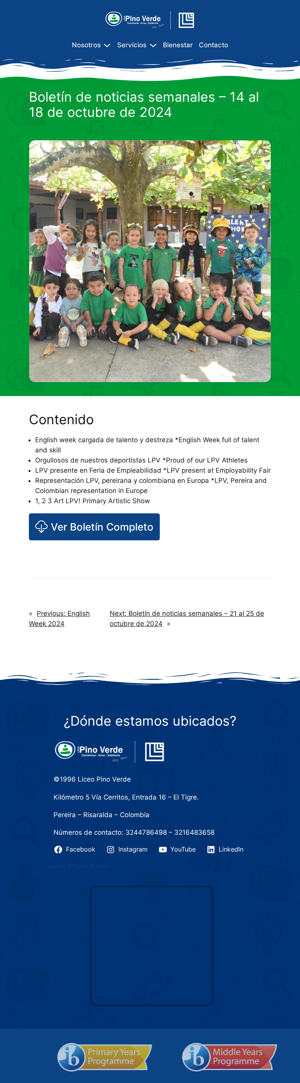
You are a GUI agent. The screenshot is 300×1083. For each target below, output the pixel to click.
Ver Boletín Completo (102, 527)
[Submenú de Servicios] (153, 45)
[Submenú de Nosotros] (107, 45)
